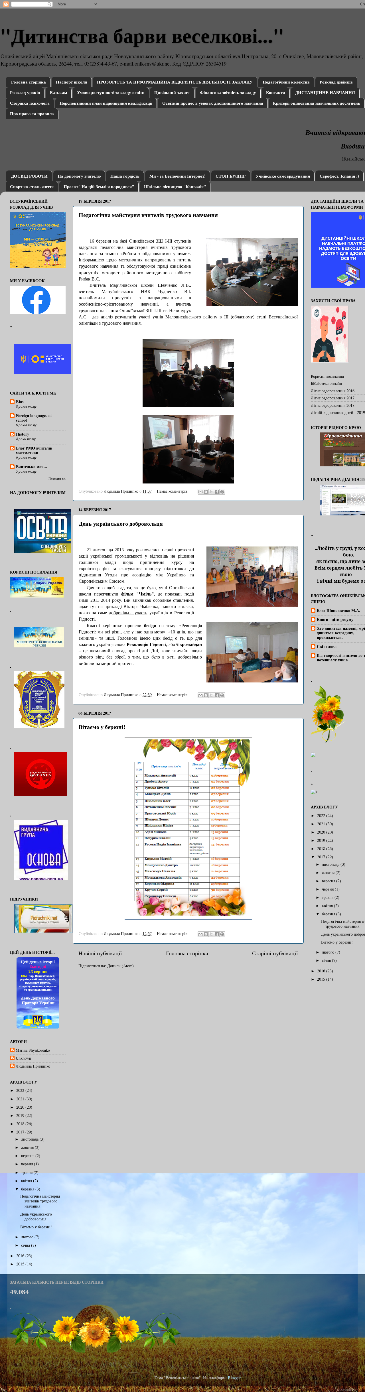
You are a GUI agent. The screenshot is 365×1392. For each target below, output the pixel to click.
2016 (20, 1255)
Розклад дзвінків (336, 82)
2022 (20, 1090)
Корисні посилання (327, 376)
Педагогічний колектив (286, 82)
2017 (20, 1132)
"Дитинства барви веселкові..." (142, 35)
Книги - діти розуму (335, 619)
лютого (28, 1236)
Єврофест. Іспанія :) (339, 176)
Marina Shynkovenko (33, 1050)
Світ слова (326, 646)
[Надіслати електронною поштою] (200, 492)
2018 (20, 1123)
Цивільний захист (172, 92)
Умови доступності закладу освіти (111, 92)
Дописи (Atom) (120, 965)
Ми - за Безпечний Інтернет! (177, 176)
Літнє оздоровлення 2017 (332, 398)
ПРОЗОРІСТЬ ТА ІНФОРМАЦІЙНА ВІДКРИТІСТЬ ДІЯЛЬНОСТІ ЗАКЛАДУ (175, 82)
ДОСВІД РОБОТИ (29, 176)
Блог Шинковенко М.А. (338, 610)
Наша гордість (124, 176)
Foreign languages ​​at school (34, 417)
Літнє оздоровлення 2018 (332, 405)
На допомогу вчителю (79, 176)
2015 (20, 1264)
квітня (27, 1180)
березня (28, 1189)
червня (27, 1164)
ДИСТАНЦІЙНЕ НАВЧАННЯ (325, 92)
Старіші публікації (275, 953)
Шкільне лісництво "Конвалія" (175, 186)
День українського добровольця (121, 523)
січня (26, 1245)
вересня (28, 1155)
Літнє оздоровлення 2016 (332, 390)
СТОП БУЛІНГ (231, 176)
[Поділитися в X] (211, 492)
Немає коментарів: (173, 491)
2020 (20, 1107)
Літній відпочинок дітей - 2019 (338, 412)
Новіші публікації (100, 953)
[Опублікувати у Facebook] (217, 492)
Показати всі (57, 479)
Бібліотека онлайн (326, 383)
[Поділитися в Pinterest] (222, 492)
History (22, 434)
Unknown (23, 1058)
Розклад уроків (25, 92)
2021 (20, 1099)
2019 (20, 1115)
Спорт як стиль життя (32, 186)
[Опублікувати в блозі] (206, 492)
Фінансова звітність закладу (228, 92)
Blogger (234, 1377)
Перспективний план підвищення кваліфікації (106, 103)
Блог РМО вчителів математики (34, 450)
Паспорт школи (71, 82)
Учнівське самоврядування (283, 176)
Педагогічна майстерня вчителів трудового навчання (148, 215)
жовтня (28, 1147)
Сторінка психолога (30, 103)
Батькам (58, 92)
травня (27, 1172)
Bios (20, 402)
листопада (30, 1139)
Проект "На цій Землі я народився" (99, 186)
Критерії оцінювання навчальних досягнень (316, 103)
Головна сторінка (28, 82)
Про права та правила (32, 113)
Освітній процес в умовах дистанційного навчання (212, 103)
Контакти (275, 92)
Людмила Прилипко (33, 1066)
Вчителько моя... (31, 467)
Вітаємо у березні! (102, 727)
